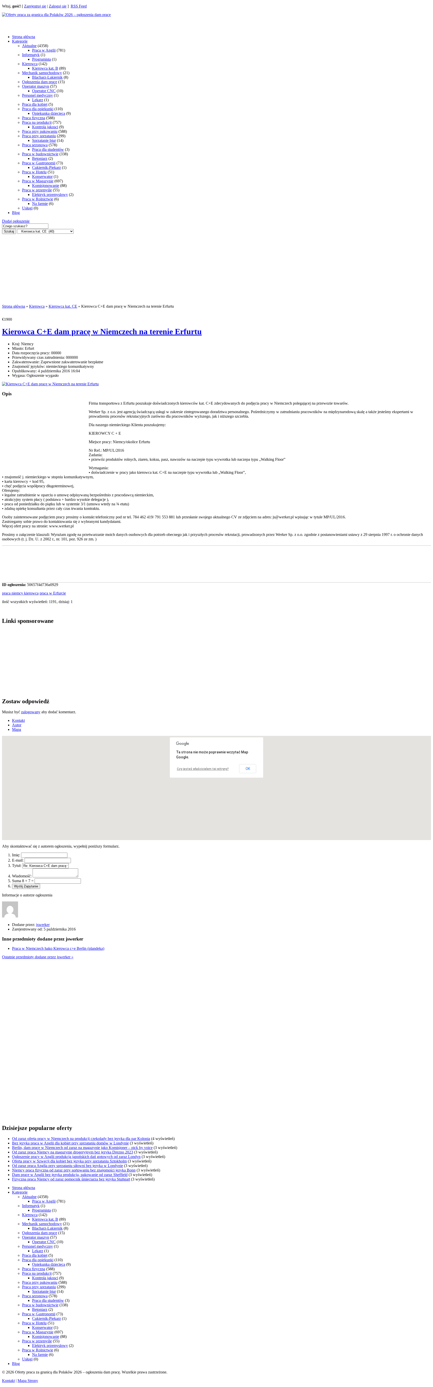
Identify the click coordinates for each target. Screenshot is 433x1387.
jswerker (43, 924)
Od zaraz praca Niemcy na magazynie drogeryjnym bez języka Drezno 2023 (72, 1152)
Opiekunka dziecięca (48, 113)
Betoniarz (39, 158)
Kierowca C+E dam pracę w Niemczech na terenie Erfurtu (102, 331)
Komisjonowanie (45, 185)
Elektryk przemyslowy (50, 194)
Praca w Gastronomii (38, 163)
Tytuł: (16, 865)
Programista (41, 59)
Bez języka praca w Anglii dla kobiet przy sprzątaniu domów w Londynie (70, 1143)
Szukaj (9, 231)
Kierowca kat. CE (63, 306)
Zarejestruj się (35, 6)
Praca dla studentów (48, 149)
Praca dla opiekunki (37, 109)
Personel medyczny (37, 95)
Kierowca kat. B (45, 68)
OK (248, 769)
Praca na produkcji (37, 122)
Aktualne (29, 46)
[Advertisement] (42, 23)
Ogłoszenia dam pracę (39, 82)
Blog (16, 212)
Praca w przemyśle (37, 190)
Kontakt (8, 1380)
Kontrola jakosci (45, 127)
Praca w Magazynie (37, 181)
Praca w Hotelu (34, 172)
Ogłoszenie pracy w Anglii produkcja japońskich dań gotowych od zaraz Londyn (76, 1156)
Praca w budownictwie (40, 154)
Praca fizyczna (33, 118)
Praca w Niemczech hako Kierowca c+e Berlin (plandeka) (58, 948)
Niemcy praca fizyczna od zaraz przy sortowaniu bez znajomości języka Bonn (74, 1170)
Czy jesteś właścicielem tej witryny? (203, 769)
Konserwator (42, 176)
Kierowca (30, 64)
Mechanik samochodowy (42, 73)
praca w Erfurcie (53, 593)
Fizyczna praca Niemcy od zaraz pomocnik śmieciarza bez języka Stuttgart (71, 1179)
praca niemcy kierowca (20, 593)
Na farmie (40, 203)
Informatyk (31, 55)
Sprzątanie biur (44, 140)
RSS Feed (79, 6)
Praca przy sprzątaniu (39, 136)
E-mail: (18, 860)
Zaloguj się (57, 6)
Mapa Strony (28, 1380)
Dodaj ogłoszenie (16, 221)
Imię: (16, 855)
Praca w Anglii (44, 50)
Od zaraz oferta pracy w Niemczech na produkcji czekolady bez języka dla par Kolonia (81, 1138)
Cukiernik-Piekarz (46, 167)
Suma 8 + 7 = (23, 881)
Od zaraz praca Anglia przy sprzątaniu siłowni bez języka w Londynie (67, 1166)
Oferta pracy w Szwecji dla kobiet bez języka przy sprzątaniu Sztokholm (69, 1161)
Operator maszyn (35, 86)
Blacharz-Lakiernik (47, 77)
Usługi (27, 208)
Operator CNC (44, 91)
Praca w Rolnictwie (37, 199)
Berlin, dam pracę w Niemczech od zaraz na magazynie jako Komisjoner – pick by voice (82, 1147)
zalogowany (30, 712)
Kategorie (20, 41)
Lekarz (37, 100)
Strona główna (23, 37)
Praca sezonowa (35, 145)
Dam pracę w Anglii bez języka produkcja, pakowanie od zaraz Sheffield (70, 1175)
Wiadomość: (22, 876)
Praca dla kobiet (34, 104)
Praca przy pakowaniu (39, 131)
